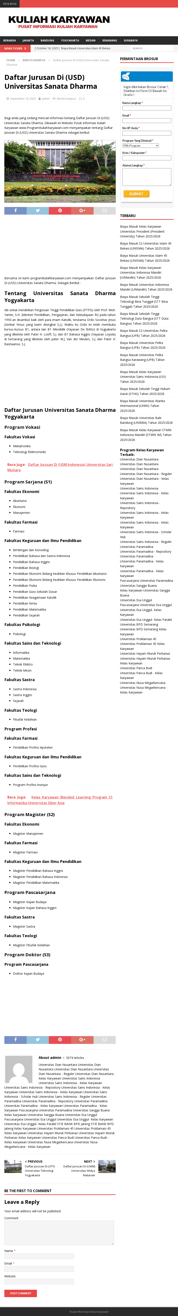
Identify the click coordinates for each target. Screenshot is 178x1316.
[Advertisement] (60, 247)
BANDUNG (47, 40)
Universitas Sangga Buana (91, 1110)
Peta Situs (9, 3)
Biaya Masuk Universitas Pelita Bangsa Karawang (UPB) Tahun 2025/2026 (142, 360)
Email (8, 1263)
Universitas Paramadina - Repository (47, 1101)
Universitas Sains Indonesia (81, 1078)
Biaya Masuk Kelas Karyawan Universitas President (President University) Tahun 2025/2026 (142, 231)
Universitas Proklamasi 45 (55, 1128)
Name (9, 1251)
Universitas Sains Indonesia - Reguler (64, 1096)
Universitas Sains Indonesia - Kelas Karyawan (70, 1083)
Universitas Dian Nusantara (58, 1065)
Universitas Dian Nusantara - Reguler (146, 474)
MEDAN (91, 40)
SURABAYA (131, 40)
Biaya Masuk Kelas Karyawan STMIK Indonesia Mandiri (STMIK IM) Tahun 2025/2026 (145, 435)
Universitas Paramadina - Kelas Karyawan (33, 1106)
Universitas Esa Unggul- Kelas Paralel (30, 1124)
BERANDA (9, 40)
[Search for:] (152, 48)
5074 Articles (75, 1058)
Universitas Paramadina (90, 1101)
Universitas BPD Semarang (139, 624)
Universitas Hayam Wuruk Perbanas (53, 1133)
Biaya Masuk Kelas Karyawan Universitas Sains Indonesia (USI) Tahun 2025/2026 (143, 377)
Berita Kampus (66, 98)
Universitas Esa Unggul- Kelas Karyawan (85, 1119)
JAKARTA (28, 40)
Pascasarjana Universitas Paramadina (45, 1110)
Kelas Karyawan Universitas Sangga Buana (34, 1115)
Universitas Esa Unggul (81, 1115)
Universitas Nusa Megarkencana (50, 1142)
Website (10, 1276)
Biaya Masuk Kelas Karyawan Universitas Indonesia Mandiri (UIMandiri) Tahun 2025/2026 (140, 272)
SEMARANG (109, 40)
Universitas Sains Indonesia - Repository (32, 1087)
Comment (11, 1218)
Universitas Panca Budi (58, 1137)
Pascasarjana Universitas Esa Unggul (30, 1119)
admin (46, 98)
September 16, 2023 (23, 98)
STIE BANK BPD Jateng (73, 1124)
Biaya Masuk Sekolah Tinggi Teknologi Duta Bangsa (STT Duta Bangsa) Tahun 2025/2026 (144, 318)
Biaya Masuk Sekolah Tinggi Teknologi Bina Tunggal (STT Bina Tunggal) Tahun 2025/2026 (144, 302)
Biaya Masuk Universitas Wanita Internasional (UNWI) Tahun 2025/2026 (142, 406)
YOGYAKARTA (70, 40)
